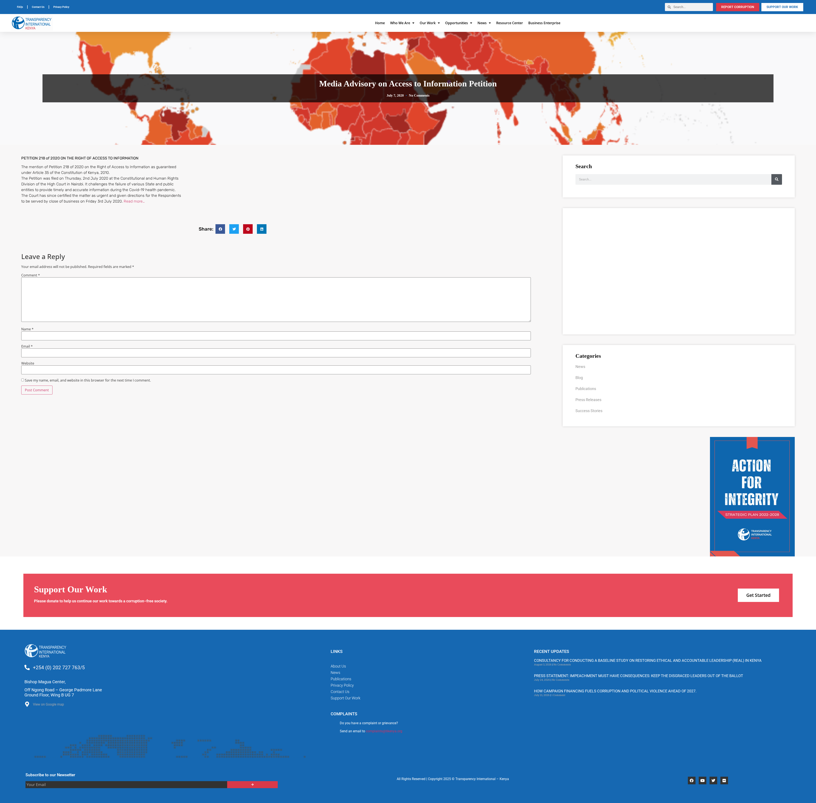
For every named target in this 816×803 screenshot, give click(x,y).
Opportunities (456, 23)
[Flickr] (724, 780)
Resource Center (509, 23)
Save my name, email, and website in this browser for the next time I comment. (88, 380)
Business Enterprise (544, 23)
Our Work (428, 23)
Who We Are (400, 23)
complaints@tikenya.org (384, 731)
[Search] (776, 179)
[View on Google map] (27, 705)
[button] (220, 229)
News (482, 23)
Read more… (134, 201)
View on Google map (48, 704)
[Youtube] (702, 780)
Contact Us (38, 7)
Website (27, 363)
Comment (30, 275)
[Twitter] (713, 780)
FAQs (20, 7)
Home (380, 23)
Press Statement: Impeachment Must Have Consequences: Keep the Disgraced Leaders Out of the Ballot (638, 675)
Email (27, 346)
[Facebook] (692, 780)
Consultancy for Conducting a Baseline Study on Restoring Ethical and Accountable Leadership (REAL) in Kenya (648, 660)
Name (27, 329)
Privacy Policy (61, 7)
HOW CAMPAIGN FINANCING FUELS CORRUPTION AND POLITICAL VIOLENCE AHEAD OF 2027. (615, 691)
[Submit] (252, 784)
